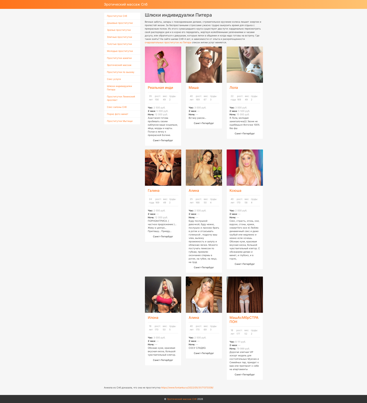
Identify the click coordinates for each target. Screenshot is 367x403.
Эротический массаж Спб (126, 4)
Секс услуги (114, 79)
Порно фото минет (117, 114)
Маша (194, 87)
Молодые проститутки (120, 51)
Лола (234, 87)
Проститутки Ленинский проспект (121, 98)
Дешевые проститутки (120, 22)
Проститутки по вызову (120, 72)
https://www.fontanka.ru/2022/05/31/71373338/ (187, 387)
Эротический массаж (119, 65)
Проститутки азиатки (119, 58)
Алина (194, 190)
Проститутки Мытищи (120, 121)
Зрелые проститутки (119, 29)
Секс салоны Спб (117, 107)
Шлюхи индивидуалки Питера (119, 88)
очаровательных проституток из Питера (168, 42)
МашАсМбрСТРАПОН (244, 319)
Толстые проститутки (119, 44)
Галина (154, 190)
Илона (153, 317)
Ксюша (235, 190)
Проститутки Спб (117, 15)
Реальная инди (160, 87)
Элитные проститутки (119, 37)
